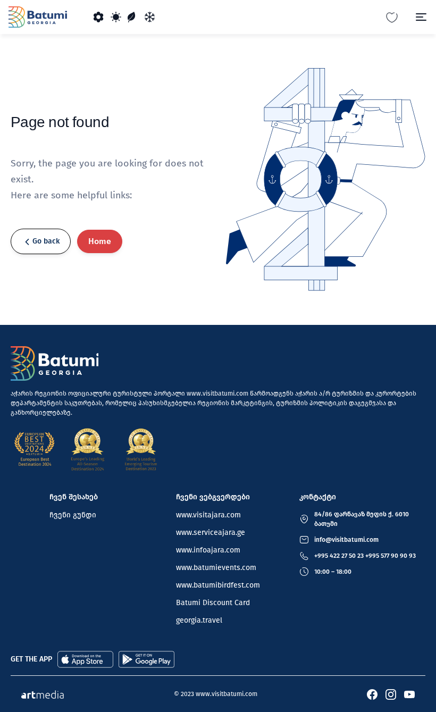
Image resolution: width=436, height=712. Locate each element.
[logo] (38, 17)
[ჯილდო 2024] (88, 449)
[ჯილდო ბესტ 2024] (34, 449)
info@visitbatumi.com (346, 539)
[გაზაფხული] (99, 17)
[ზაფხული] (116, 17)
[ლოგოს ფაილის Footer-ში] (54, 363)
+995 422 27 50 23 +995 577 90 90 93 (365, 555)
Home (99, 241)
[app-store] (85, 659)
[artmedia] (42, 694)
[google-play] (146, 659)
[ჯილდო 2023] (141, 449)
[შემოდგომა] (133, 17)
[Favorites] (391, 17)
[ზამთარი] (150, 17)
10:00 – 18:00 (332, 571)
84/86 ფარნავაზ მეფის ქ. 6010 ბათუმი (361, 518)
